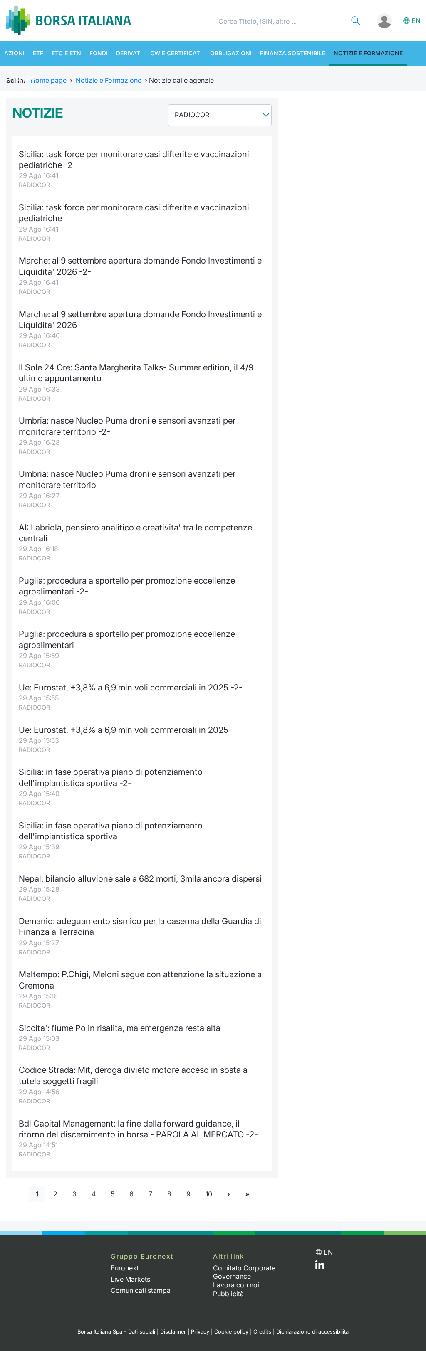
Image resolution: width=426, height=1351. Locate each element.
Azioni (14, 53)
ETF (38, 53)
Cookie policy (231, 1332)
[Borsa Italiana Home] (68, 20)
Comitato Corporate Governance (244, 1272)
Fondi (98, 53)
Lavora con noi (236, 1285)
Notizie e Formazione (368, 53)
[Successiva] (228, 1194)
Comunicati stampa (141, 1290)
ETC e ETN (66, 53)
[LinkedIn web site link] (319, 1266)
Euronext (125, 1268)
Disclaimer (173, 1332)
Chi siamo (19, 78)
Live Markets (130, 1279)
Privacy (200, 1332)
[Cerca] (355, 21)
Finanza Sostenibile (292, 53)
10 (209, 1194)
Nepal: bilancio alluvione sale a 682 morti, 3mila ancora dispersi (140, 878)
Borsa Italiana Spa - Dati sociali (116, 1332)
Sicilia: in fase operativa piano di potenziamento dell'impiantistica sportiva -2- (111, 777)
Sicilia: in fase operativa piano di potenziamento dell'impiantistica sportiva (111, 830)
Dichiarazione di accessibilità (312, 1332)
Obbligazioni (231, 53)
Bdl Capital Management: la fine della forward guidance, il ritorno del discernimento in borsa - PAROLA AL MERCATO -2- (138, 1128)
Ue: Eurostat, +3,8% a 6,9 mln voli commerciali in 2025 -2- (131, 687)
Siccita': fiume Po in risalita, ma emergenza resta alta (119, 1028)
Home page (48, 80)
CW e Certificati (176, 53)
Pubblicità (228, 1293)
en (416, 21)
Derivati (129, 53)
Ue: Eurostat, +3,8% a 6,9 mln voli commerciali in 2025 (123, 730)
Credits (262, 1332)
